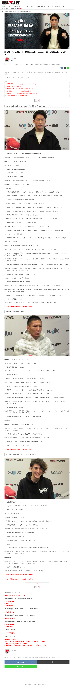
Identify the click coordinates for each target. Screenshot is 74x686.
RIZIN (12, 60)
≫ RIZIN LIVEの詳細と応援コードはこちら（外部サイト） (20, 306)
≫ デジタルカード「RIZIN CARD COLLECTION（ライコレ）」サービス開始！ (25, 641)
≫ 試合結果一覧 (9, 626)
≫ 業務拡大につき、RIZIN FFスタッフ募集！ (17, 643)
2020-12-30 (13, 58)
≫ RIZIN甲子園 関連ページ (12, 633)
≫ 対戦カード (8, 603)
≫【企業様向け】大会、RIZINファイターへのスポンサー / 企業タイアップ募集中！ (27, 645)
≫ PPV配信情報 (9, 605)
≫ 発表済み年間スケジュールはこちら (15, 595)
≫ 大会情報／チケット (11, 602)
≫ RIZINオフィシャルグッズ (12, 639)
